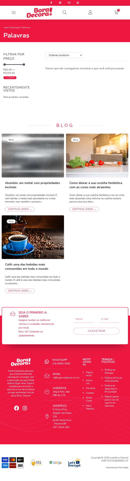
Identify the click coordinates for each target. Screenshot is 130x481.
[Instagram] (25, 408)
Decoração (15, 27)
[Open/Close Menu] (14, 12)
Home (5, 27)
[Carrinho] (116, 12)
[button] (65, 12)
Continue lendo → (20, 209)
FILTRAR (9, 77)
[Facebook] (17, 408)
